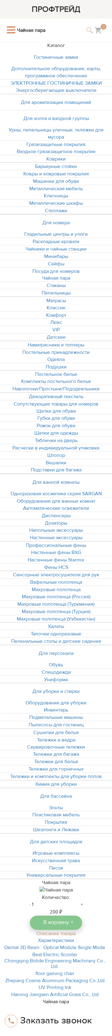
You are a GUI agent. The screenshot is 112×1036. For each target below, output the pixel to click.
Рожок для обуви (56, 426)
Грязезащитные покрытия (56, 144)
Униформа (56, 680)
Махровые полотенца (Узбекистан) (56, 619)
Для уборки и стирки (56, 691)
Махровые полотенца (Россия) (56, 597)
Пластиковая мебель (56, 815)
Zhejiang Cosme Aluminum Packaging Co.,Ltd (55, 980)
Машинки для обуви (56, 181)
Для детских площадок (56, 842)
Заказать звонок (56, 1020)
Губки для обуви (56, 418)
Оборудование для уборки (56, 703)
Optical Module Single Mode (74, 947)
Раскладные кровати (56, 242)
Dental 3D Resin (22, 947)
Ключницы (56, 196)
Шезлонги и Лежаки (56, 830)
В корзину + (58, 922)
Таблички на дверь (56, 440)
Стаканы (56, 285)
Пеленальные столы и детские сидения (56, 641)
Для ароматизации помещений (56, 102)
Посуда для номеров (56, 271)
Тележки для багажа (56, 754)
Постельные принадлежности (56, 352)
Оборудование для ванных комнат (56, 501)
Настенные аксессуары (56, 538)
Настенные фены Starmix (56, 560)
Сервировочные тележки (56, 747)
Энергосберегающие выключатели (56, 90)
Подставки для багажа (56, 470)
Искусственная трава (56, 861)
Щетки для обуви (56, 411)
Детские (56, 337)
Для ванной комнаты (56, 482)
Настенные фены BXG (56, 552)
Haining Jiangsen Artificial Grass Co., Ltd (55, 994)
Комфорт (56, 315)
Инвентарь (56, 710)
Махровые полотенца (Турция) (56, 611)
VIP (56, 330)
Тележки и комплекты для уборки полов (56, 776)
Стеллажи (56, 211)
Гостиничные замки (56, 57)
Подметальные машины (56, 717)
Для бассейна (56, 796)
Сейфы (56, 264)
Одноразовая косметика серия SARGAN (56, 494)
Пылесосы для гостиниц (56, 725)
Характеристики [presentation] (56, 940)
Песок (56, 868)
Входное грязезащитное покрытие (56, 151)
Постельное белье (56, 374)
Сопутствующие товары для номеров (56, 404)
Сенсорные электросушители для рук (56, 575)
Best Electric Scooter (54, 954)
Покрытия (56, 822)
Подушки (56, 367)
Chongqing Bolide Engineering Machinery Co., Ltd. (54, 963)
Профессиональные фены (56, 545)
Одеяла (56, 359)
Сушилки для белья (56, 732)
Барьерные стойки (56, 166)
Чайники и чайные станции (56, 249)
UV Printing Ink (55, 987)
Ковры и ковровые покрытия (56, 174)
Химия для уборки (56, 784)
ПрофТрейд (56, 9)
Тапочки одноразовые (56, 634)
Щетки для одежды (56, 433)
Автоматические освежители (56, 508)
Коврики (56, 159)
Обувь (56, 665)
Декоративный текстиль (56, 396)
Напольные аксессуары (56, 530)
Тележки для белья (56, 762)
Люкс (56, 322)
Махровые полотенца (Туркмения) (56, 604)
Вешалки (56, 463)
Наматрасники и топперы (56, 345)
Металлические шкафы (56, 203)
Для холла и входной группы (56, 118)
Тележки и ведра (56, 740)
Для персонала (56, 653)
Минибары (56, 256)
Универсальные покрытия (56, 875)
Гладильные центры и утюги (56, 234)
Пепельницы (56, 293)
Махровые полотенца (56, 590)
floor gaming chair (54, 973)
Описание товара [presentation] (56, 934)
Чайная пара (56, 278)
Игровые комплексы (56, 853)
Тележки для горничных (56, 769)
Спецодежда (56, 672)
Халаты (56, 626)
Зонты (56, 808)
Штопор (56, 455)
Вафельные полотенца (56, 582)
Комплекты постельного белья (56, 381)
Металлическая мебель (56, 189)
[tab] (56, 933)
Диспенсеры (56, 516)
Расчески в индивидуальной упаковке (56, 448)
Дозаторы (56, 523)
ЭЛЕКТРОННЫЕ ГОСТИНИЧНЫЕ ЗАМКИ (56, 83)
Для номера (56, 223)
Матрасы (56, 301)
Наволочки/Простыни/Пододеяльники (56, 389)
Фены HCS (56, 567)
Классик (56, 308)
